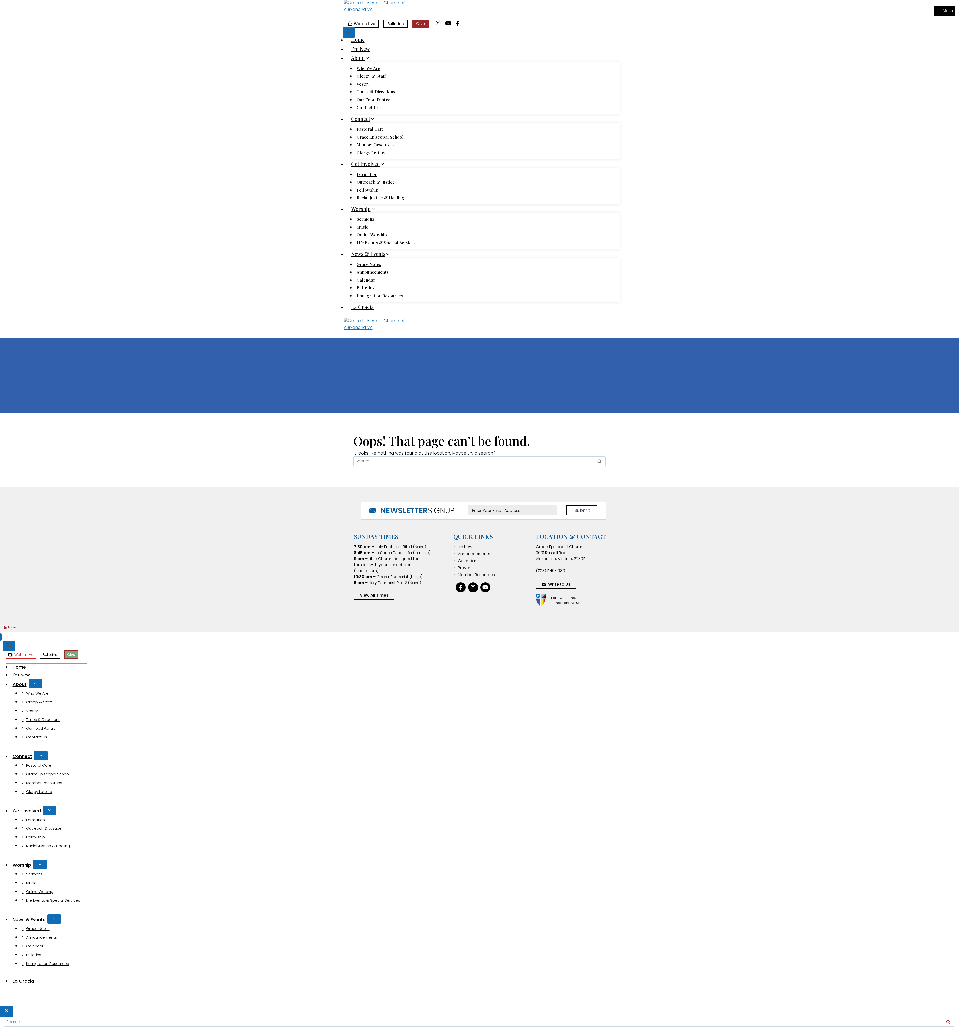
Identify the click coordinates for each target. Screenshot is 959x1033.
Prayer (464, 568)
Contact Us (368, 107)
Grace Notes (369, 264)
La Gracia (362, 306)
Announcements (373, 272)
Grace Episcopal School (380, 137)
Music (362, 227)
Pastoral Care (370, 129)
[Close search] (6, 1011)
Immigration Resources (380, 295)
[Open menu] (945, 11)
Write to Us (559, 584)
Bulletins (395, 23)
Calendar (366, 280)
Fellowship (367, 190)
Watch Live (364, 23)
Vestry (363, 84)
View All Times (374, 595)
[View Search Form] (349, 32)
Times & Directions (376, 91)
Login (12, 627)
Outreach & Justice (376, 182)
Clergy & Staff (371, 76)
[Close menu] (1, 637)
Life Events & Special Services (386, 242)
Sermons (365, 219)
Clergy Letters (371, 152)
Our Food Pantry (373, 99)
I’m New (360, 48)
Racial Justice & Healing (380, 197)
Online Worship (372, 234)
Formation (367, 174)
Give (420, 23)
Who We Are (368, 68)
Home (358, 39)
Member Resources (376, 144)
